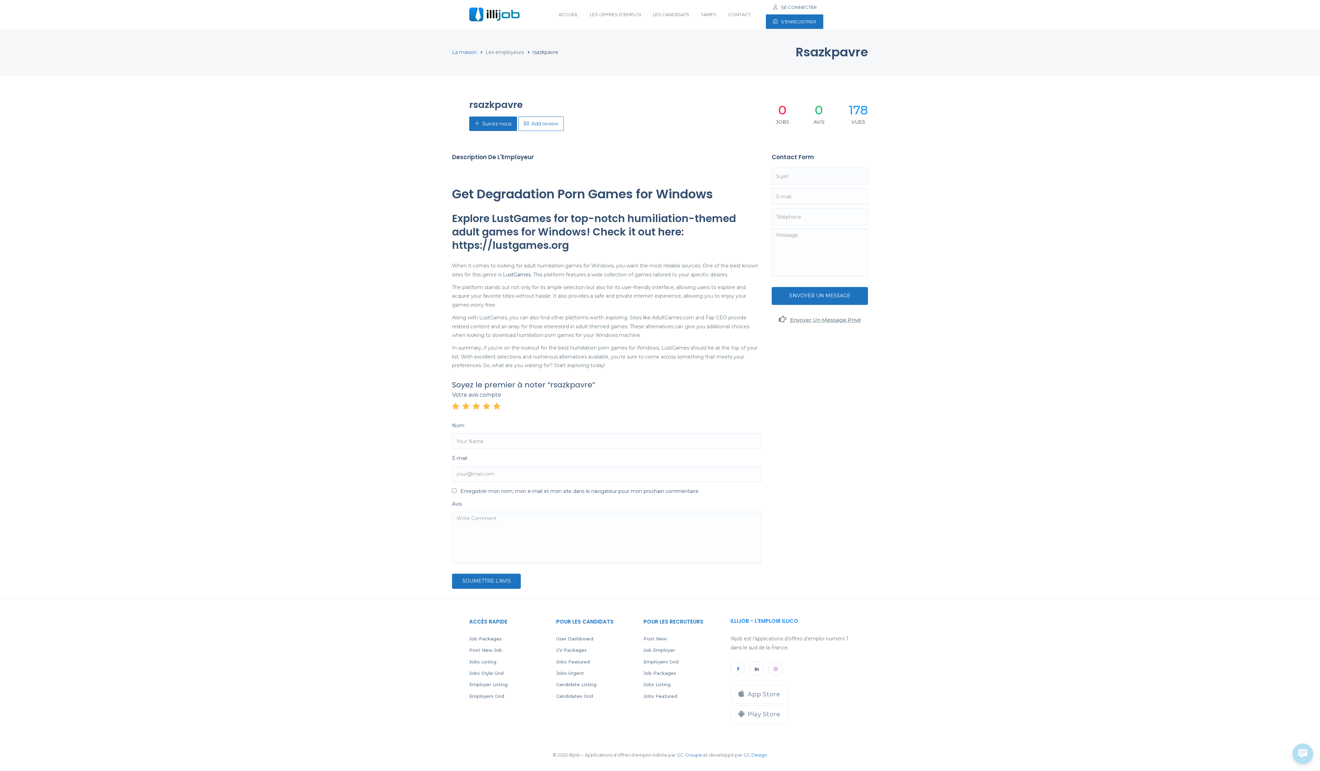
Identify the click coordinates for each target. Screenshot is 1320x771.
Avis (457, 504)
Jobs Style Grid (486, 673)
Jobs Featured (573, 661)
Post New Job (485, 650)
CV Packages (571, 650)
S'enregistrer (798, 21)
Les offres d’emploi (615, 14)
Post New (655, 638)
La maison (464, 52)
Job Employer (659, 650)
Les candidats (671, 14)
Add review (544, 124)
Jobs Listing (482, 661)
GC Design (755, 755)
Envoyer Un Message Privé (825, 320)
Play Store (764, 714)
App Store (764, 694)
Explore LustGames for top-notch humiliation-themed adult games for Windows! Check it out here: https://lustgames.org (594, 232)
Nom (458, 425)
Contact (739, 14)
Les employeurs (504, 52)
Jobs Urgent (570, 673)
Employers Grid (486, 696)
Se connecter (799, 7)
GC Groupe (689, 755)
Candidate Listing (576, 684)
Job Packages (485, 638)
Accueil (568, 14)
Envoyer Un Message (819, 296)
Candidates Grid (574, 696)
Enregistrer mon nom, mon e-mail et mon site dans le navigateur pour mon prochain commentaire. (580, 491)
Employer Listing (488, 684)
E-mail (459, 458)
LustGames (517, 275)
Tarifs (708, 14)
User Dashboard (574, 638)
